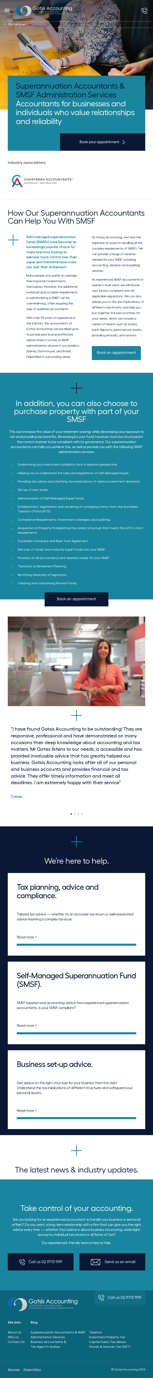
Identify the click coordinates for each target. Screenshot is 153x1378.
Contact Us (16, 1342)
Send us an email (120, 1262)
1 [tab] (71, 813)
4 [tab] (81, 813)
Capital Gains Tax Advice (107, 1342)
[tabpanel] (76, 709)
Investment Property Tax (107, 1337)
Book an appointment (116, 353)
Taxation (95, 1332)
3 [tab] (78, 813)
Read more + (27, 937)
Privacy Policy (32, 1369)
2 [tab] (74, 813)
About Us (14, 1332)
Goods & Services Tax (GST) (109, 1346)
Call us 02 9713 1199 (45, 1262)
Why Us (13, 1337)
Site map (14, 1369)
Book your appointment (99, 142)
